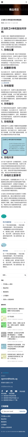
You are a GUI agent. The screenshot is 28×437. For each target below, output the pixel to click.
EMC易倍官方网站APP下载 (9, 400)
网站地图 (22, 391)
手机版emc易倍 (5, 416)
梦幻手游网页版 (7, 222)
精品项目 (3, 419)
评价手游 (5, 250)
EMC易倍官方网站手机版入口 (10, 398)
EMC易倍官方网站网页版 (8, 396)
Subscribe (22, 411)
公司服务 (3, 424)
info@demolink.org (7, 386)
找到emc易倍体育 (6, 427)
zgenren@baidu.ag (9, 379)
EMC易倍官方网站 (21, 431)
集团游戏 (3, 422)
